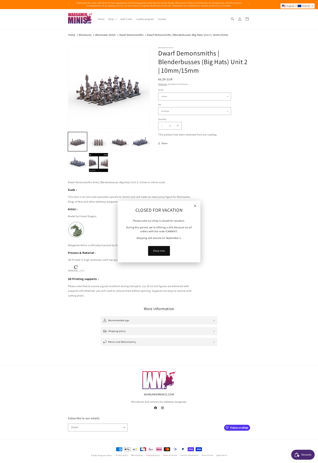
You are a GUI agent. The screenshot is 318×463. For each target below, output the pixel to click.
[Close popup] (195, 206)
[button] (297, 6)
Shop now (159, 250)
